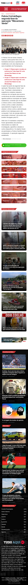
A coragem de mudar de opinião (12, 420)
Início (2, 13)
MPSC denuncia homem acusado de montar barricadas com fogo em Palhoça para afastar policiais (14, 247)
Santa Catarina (16, 32)
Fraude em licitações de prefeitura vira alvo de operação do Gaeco (13, 267)
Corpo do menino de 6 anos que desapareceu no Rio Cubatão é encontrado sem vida (13, 307)
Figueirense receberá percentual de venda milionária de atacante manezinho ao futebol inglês (13, 471)
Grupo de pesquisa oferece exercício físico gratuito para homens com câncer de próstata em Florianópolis (13, 497)
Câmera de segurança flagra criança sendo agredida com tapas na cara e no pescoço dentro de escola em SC (12, 226)
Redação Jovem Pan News (11, 29)
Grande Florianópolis (10, 13)
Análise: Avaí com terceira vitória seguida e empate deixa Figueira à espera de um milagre (13, 372)
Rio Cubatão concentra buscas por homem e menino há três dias (14, 328)
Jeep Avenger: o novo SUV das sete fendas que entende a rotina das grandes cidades (14, 447)
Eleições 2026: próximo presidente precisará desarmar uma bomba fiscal (13, 397)
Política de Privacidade (14, 583)
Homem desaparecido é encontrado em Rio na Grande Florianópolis (13, 287)
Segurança (21, 32)
